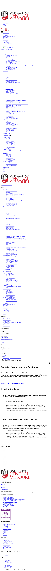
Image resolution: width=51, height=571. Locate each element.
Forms (4, 324)
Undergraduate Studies (10, 142)
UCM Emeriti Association (11, 165)
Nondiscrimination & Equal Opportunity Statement (14, 500)
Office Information (4, 328)
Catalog (4, 46)
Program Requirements (8, 318)
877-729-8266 (4, 484)
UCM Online (8, 108)
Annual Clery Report (7, 566)
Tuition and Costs (9, 127)
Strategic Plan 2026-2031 (11, 63)
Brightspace (5, 38)
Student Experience (10, 138)
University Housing (10, 129)
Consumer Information (8, 497)
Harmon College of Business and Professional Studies (17, 104)
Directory (5, 41)
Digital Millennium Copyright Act (10, 502)
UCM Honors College (10, 107)
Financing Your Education (11, 128)
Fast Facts (8, 56)
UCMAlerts (5, 561)
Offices (7, 152)
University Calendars (7, 43)
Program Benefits (6, 320)
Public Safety (25, 491)
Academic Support (10, 113)
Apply (4, 25)
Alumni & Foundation (7, 161)
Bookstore (5, 525)
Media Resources (9, 57)
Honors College (6, 359)
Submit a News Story (10, 159)
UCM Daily (8, 154)
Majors (7, 77)
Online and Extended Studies (12, 110)
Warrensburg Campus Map (11, 67)
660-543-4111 (3, 487)
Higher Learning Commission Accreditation (15, 59)
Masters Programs (9, 89)
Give (4, 26)
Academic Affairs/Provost (11, 114)
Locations (8, 66)
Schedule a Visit (6, 135)
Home (4, 355)
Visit (4, 24)
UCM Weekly (9, 155)
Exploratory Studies (10, 81)
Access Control (6, 565)
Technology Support (7, 547)
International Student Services (12, 124)
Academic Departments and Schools (13, 105)
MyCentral (5, 37)
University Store (32, 491)
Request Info (6, 23)
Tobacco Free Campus (8, 504)
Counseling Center (7, 529)
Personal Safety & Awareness (9, 562)
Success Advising (9, 116)
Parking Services (6, 564)
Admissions (5, 35)
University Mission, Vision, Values (13, 61)
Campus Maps (6, 42)
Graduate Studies (9, 143)
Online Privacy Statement (8, 506)
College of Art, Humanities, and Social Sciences (16, 100)
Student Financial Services (8, 533)
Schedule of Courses (10, 106)
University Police (6, 560)
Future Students (6, 119)
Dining (4, 532)
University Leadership (10, 60)
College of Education (10, 101)
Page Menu (3, 316)
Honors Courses (6, 321)
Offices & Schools (7, 149)
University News (9, 158)
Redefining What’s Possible (11, 55)
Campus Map (6, 540)
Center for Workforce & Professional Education (16, 111)
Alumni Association (10, 162)
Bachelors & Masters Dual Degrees (13, 82)
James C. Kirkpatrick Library (9, 36)
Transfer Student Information (12, 146)
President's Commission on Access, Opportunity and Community (19, 65)
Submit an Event (9, 156)
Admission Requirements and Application (12, 322)
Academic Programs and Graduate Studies (12, 358)
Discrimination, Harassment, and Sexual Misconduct (14, 499)
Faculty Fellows (6, 323)
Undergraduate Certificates (11, 80)
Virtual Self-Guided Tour (11, 69)
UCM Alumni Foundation (11, 164)
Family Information (10, 130)
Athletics (5, 44)
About (4, 54)
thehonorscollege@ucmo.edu (7, 339)
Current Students (6, 137)
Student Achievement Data (8, 498)
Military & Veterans (10, 123)
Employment (6, 546)
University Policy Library (8, 505)
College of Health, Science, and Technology (15, 102)
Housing (5, 531)
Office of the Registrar (10, 147)
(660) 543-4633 (5, 337)
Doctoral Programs (9, 91)
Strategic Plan (9, 62)
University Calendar (7, 541)
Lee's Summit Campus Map (11, 68)
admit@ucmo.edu (4, 489)
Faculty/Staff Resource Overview (10, 553)
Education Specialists (10, 90)
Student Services (9, 139)
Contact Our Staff (7, 567)
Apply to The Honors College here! (12, 383)
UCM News (5, 153)
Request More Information (11, 121)
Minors (7, 78)
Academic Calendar (10, 117)
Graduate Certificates (10, 92)
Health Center (6, 530)
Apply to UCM (7, 133)
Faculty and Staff (6, 326)
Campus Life (8, 131)
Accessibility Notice (7, 503)
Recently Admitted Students (12, 125)
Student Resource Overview (9, 524)
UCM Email (5, 40)
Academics (5, 71)
